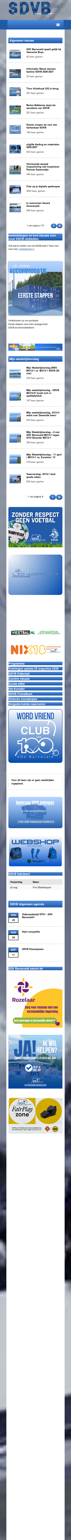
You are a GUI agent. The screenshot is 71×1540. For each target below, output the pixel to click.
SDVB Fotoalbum (20, 694)
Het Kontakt (16, 688)
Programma (16, 663)
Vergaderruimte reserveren (26, 704)
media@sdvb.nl (26, 248)
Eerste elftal (16, 683)
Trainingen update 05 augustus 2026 (33, 668)
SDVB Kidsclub (19, 673)
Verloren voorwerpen (22, 699)
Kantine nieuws (19, 678)
